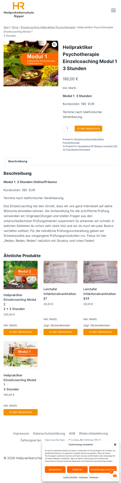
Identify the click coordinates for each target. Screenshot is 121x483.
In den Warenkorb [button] (20, 331)
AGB (72, 433)
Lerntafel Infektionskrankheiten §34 (99, 293)
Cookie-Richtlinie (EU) (84, 440)
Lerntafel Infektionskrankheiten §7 (60, 293)
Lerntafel (108, 146)
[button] (115, 444)
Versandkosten (60, 325)
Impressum (83, 477)
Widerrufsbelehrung (93, 433)
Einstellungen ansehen (103, 469)
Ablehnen (77, 469)
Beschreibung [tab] (17, 161)
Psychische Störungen (78, 149)
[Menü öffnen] (113, 10)
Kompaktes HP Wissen (90, 146)
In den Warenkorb (88, 128)
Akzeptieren (55, 469)
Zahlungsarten (30, 440)
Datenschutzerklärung (49, 433)
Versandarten (55, 440)
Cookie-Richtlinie (70, 477)
